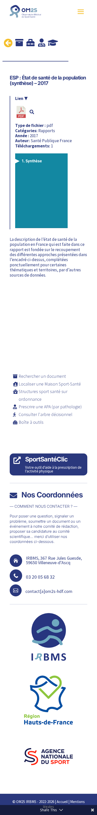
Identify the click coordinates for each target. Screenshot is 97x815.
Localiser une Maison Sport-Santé (50, 384)
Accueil (62, 801)
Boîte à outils (31, 422)
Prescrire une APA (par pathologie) (50, 406)
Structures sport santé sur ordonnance (43, 395)
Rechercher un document (42, 376)
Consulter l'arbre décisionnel (45, 414)
